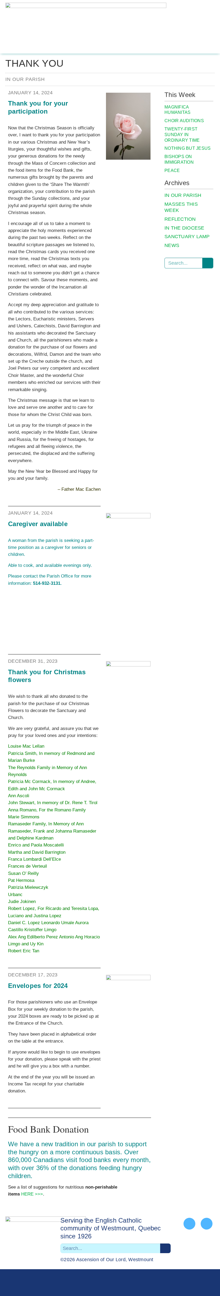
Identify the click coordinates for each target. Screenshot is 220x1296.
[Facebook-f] (189, 1224)
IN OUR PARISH (182, 195)
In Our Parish (25, 79)
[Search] (207, 263)
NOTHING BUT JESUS (187, 148)
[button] (210, 27)
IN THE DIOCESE (184, 228)
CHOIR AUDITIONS (184, 120)
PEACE (172, 170)
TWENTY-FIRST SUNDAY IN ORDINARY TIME (182, 135)
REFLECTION (180, 219)
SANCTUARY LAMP (187, 236)
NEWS (171, 245)
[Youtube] (206, 1224)
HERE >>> (32, 1194)
